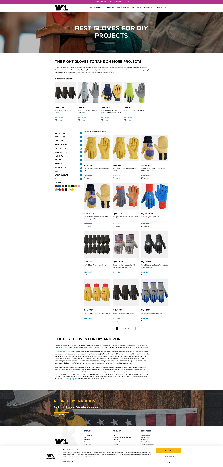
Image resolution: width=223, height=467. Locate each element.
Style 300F (88, 310)
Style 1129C (117, 165)
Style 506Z (88, 262)
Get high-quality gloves (71, 379)
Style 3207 (105, 107)
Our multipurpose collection (64, 351)
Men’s (85, 437)
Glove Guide (136, 7)
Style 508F (59, 107)
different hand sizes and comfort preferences (98, 372)
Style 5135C (146, 165)
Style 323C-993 (147, 214)
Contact (158, 7)
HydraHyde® (88, 444)
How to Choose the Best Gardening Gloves (111, 2)
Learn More (61, 414)
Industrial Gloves (118, 442)
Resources (148, 7)
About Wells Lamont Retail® (122, 437)
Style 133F (145, 310)
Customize (168, 456)
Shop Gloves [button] (95, 7)
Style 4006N (118, 262)
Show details (66, 461)
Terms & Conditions (147, 444)
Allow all (169, 451)
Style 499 (82, 107)
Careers (115, 444)
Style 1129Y (88, 165)
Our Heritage (109, 7)
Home (86, 131)
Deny (169, 462)
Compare (60, 120)
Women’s (87, 439)
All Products (88, 435)
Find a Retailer (123, 7)
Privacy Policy (145, 442)
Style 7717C (117, 214)
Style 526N (146, 262)
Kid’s (85, 442)
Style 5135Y (89, 214)
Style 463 (128, 107)
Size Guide (144, 439)
